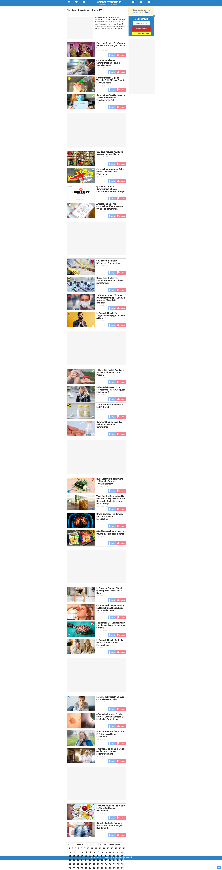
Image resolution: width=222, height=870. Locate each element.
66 (86, 864)
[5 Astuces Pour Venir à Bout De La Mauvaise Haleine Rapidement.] (81, 812)
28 (102, 852)
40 (94, 856)
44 (110, 856)
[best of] (76, 2)
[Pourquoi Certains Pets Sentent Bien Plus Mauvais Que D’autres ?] (81, 49)
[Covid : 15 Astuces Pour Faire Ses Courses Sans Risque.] (81, 158)
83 (98, 868)
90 (101, 844)
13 (100, 848)
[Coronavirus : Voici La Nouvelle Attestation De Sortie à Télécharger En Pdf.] (81, 101)
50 (78, 860)
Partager (112, 55)
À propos (149, 4)
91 (105, 844)
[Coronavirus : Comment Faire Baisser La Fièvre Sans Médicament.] (81, 175)
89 (122, 868)
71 (106, 864)
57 (106, 860)
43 (106, 856)
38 (86, 856)
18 (120, 848)
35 (74, 856)
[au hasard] (141, 2)
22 (78, 852)
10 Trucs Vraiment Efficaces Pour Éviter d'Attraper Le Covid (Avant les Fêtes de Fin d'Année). (110, 299)
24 (86, 852)
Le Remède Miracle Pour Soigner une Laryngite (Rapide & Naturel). (110, 315)
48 (70, 860)
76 (70, 868)
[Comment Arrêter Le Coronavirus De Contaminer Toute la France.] (81, 66)
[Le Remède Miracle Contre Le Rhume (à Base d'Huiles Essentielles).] (81, 646)
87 (114, 868)
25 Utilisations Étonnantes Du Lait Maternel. (110, 405)
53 (90, 860)
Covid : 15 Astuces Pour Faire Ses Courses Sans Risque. (109, 153)
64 (78, 864)
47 (122, 856)
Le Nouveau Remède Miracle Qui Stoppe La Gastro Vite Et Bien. (109, 590)
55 (98, 860)
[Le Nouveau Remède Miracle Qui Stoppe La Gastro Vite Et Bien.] (81, 594)
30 (110, 852)
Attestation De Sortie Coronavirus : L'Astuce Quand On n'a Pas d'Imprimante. (109, 206)
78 (78, 868)
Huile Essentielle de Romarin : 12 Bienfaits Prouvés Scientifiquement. (110, 481)
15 (108, 848)
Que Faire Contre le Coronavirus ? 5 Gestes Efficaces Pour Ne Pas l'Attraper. (111, 189)
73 (114, 864)
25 (90, 852)
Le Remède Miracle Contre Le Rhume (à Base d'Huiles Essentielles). (109, 642)
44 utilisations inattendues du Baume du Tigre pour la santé (110, 532)
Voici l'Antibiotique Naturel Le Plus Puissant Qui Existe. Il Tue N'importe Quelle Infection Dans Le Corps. (110, 500)
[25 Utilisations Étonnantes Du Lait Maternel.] (81, 411)
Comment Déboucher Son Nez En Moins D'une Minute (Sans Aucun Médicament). (110, 608)
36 (78, 856)
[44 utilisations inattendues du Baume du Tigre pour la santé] (81, 537)
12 (96, 848)
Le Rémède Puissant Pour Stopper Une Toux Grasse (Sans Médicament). (110, 390)
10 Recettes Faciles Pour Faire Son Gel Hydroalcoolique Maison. (110, 372)
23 (82, 852)
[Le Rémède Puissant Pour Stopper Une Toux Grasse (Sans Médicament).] (81, 393)
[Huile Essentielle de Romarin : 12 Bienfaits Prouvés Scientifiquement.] (81, 485)
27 (98, 852)
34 (70, 856)
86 (110, 868)
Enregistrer (122, 55)
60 (118, 860)
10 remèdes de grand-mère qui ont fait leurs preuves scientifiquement (110, 751)
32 (118, 852)
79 (82, 868)
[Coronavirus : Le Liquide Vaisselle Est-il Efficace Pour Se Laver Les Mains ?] (81, 84)
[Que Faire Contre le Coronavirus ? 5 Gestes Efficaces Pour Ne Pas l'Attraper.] (81, 193)
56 (102, 860)
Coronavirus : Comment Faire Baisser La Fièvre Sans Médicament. (110, 171)
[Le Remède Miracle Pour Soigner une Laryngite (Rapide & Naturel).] (81, 319)
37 (82, 856)
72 (110, 864)
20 (70, 852)
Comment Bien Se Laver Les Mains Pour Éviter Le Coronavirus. (109, 424)
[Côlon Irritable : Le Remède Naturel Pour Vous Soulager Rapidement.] (81, 829)
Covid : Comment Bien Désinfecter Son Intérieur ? (108, 262)
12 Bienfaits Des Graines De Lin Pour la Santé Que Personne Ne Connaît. (110, 625)
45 (114, 856)
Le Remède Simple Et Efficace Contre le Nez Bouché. (110, 698)
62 (70, 864)
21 (74, 852)
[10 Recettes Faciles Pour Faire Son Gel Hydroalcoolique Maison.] (81, 376)
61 (122, 860)
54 (94, 860)
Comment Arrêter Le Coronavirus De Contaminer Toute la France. (109, 63)
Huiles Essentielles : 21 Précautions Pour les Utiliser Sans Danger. (109, 280)
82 (94, 868)
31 (114, 852)
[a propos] (149, 2)
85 (106, 868)
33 (122, 852)
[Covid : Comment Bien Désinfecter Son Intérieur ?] (81, 267)
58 (110, 860)
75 (122, 864)
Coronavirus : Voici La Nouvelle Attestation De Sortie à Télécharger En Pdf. (110, 97)
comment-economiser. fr (109, 2)
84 (102, 868)
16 (112, 848)
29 (106, 852)
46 (118, 856)
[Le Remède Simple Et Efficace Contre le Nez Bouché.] (81, 703)
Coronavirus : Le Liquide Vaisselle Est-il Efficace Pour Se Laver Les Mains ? (110, 80)
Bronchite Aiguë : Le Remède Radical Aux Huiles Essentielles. (109, 516)
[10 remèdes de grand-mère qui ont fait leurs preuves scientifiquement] (81, 755)
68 (94, 864)
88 (118, 868)
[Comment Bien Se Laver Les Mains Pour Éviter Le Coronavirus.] (81, 428)
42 (102, 856)
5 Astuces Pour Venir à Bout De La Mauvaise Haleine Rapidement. (110, 808)
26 (94, 852)
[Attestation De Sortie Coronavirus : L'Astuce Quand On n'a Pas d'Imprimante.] (81, 210)
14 (104, 848)
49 (74, 860)
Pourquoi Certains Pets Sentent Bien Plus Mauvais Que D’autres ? (111, 45)
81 (90, 868)
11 (92, 848)
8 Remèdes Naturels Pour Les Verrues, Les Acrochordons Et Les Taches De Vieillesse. (109, 716)
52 (86, 860)
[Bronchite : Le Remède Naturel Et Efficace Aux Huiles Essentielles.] (81, 738)
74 (118, 864)
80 (86, 868)
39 (90, 856)
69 (98, 864)
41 (98, 856)
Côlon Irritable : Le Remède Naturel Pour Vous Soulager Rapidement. (109, 825)
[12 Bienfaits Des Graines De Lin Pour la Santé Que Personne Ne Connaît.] (81, 629)
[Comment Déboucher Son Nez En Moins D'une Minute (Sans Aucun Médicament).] (81, 611)
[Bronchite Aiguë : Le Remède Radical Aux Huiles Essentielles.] (81, 520)
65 (82, 864)
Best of (76, 4)
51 (82, 860)
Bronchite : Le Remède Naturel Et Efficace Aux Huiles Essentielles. (110, 734)
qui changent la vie (141, 12)
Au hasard (141, 4)
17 (116, 848)
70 (102, 864)
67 (90, 864)
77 (74, 868)
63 (74, 864)
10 (88, 848)
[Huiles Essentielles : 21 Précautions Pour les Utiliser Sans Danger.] (81, 284)
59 (114, 860)
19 (124, 848)
